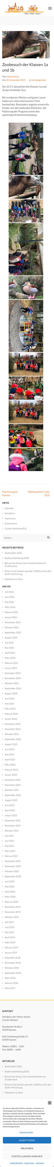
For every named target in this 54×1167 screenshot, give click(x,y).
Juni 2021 (9, 840)
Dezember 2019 (12, 906)
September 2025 (13, 632)
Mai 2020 (9, 886)
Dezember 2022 (12, 779)
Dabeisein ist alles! (14, 579)
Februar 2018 (11, 983)
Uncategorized (38, 80)
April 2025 (10, 652)
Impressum (40, 1163)
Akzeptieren (27, 1140)
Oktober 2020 (12, 871)
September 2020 (13, 876)
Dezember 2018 (12, 957)
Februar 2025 (11, 663)
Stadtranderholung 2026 (17, 558)
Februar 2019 (11, 947)
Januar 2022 (11, 815)
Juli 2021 (9, 835)
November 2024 (13, 678)
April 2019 (10, 937)
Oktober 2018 (12, 967)
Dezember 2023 (12, 723)
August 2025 (11, 637)
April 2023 (10, 759)
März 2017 (10, 988)
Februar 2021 (11, 856)
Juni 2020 (9, 881)
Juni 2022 (9, 805)
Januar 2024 (11, 718)
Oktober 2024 (12, 683)
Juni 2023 (9, 749)
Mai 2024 (9, 703)
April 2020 (10, 891)
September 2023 (13, 739)
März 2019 (10, 942)
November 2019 (13, 911)
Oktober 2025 (12, 627)
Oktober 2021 (12, 830)
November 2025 (13, 622)
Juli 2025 (9, 642)
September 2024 (13, 688)
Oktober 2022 (12, 790)
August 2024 (11, 693)
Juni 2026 (9, 596)
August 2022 (11, 800)
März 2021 (10, 851)
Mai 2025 (9, 647)
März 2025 (10, 657)
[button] (49, 1102)
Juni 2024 (9, 698)
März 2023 (10, 764)
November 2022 (13, 784)
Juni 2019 (9, 927)
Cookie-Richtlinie (16, 1163)
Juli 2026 (9, 591)
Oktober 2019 (12, 917)
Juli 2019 (9, 922)
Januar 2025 (11, 668)
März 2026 (10, 607)
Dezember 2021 (12, 820)
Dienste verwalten (26, 1132)
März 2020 (10, 896)
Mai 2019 (9, 932)
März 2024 (10, 708)
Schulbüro (10, 513)
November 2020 (13, 866)
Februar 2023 (11, 769)
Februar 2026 (11, 612)
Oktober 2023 (12, 734)
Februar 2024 (11, 713)
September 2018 (13, 972)
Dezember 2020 (12, 861)
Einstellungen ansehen (27, 1156)
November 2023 (13, 729)
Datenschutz (29, 1163)
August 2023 (11, 744)
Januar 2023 (11, 774)
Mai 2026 (9, 602)
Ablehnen (27, 1148)
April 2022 (10, 810)
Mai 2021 (9, 845)
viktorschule (13, 76)
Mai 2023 (9, 754)
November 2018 (13, 962)
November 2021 (13, 825)
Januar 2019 (11, 952)
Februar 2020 (11, 901)
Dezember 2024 (12, 673)
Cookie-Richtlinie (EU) (16, 528)
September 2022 (13, 795)
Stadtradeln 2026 (13, 552)
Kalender (9, 508)
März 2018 (10, 978)
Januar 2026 (11, 617)
